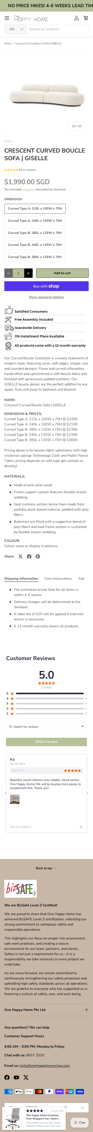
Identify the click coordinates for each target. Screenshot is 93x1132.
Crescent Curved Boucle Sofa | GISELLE (38, 43)
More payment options (46, 297)
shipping (28, 189)
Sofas (8, 141)
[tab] (21, 579)
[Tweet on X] (20, 556)
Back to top (44, 868)
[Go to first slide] (87, 793)
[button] (86, 18)
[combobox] (46, 29)
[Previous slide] (6, 793)
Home (7, 43)
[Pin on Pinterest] (38, 556)
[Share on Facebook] (29, 556)
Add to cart (62, 273)
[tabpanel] (46, 608)
